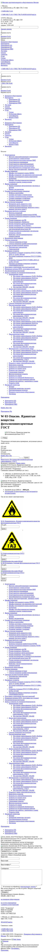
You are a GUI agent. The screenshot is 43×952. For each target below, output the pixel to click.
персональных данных (28, 886)
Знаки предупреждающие (17, 289)
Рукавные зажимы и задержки (19, 200)
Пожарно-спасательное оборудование (21, 392)
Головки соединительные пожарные (17, 191)
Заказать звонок (6, 29)
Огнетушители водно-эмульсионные (21, 166)
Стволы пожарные (11, 240)
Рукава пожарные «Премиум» (19, 222)
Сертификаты (5, 62)
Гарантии (4, 54)
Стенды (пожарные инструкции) (20, 303)
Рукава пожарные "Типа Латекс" (20, 225)
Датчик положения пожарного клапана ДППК (25, 216)
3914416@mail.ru (30, 14)
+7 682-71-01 (7, 14)
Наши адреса (20, 463)
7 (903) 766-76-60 (6, 83)
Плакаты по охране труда (17, 368)
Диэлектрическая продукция (14, 271)
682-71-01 (7, 11)
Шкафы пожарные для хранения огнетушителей (25, 175)
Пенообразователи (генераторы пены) (22, 167)
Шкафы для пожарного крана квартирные (23, 176)
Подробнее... (15, 948)
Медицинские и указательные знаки (21, 348)
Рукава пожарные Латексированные (21, 224)
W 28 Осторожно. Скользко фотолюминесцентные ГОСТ (20, 563)
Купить (26, 457)
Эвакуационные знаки (16, 334)
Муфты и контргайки (16, 193)
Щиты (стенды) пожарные (14, 202)
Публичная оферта (7, 60)
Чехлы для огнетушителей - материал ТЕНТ (24, 169)
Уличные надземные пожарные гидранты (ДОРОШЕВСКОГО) (23, 264)
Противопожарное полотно (18, 390)
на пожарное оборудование (10, 899)
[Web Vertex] (16, 939)
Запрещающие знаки (16, 274)
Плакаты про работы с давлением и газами (23, 381)
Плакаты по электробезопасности (20, 367)
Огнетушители (10, 155)
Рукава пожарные (11, 218)
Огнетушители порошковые (18, 162)
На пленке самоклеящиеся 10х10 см (25, 278)
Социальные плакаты (16, 372)
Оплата (3, 52)
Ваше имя (4, 857)
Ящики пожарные (11, 184)
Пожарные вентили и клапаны (15, 211)
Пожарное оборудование (9, 42)
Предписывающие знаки (17, 305)
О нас (3, 56)
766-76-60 (7, 931)
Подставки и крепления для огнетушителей (20, 267)
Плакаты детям (14, 383)
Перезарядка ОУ (6, 47)
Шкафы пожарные (11, 171)
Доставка (4, 51)
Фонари (11, 386)
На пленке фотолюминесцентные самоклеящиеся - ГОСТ (24, 284)
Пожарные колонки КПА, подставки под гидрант (22, 269)
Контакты (4, 65)
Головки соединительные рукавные (21, 196)
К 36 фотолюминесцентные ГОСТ (12, 573)
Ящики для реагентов (16, 189)
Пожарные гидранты (12, 251)
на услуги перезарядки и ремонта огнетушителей (10, 903)
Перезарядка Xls (6, 411)
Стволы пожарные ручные (18, 242)
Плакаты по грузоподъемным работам (22, 379)
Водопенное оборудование (14, 238)
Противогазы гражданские (18, 247)
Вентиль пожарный (15, 213)
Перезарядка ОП (6, 45)
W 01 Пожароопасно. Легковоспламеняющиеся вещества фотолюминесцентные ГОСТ (20, 522)
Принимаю (4, 950)
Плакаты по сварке (15, 376)
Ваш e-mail (4, 860)
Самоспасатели (14, 249)
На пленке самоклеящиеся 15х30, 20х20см (27, 276)
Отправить (5, 892)
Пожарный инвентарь (12, 385)
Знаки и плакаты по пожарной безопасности (20, 272)
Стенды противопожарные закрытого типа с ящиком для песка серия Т (24, 208)
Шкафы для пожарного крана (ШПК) (21, 173)
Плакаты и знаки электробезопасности (22, 363)
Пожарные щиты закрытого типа (20, 204)
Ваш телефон (6, 864)
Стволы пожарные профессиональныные (23, 243)
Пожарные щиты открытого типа (20, 205)
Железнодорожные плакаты (18, 374)
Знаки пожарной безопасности (19, 319)
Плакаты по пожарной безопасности (21, 377)
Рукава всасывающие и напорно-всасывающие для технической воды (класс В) (25, 228)
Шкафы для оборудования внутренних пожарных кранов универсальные (22, 181)
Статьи (3, 58)
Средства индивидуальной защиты (17, 245)
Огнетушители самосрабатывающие (21, 164)
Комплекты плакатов (16, 365)
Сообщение (5, 868)
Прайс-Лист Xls (6, 408)
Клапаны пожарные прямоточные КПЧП (23, 214)
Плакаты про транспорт (17, 370)
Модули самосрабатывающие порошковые (23, 157)
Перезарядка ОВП (7, 49)
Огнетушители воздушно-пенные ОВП (22, 160)
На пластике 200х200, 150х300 (23, 287)
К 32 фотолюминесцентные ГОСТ (12, 553)
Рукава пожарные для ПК (17, 220)
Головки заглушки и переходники (20, 195)
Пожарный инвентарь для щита (19, 388)
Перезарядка (5, 43)
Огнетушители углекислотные (19, 158)
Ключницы (12, 178)
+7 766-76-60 (19, 14)
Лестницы (12, 394)
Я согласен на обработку (20, 886)
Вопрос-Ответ (5, 63)
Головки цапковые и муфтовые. (19, 198)
